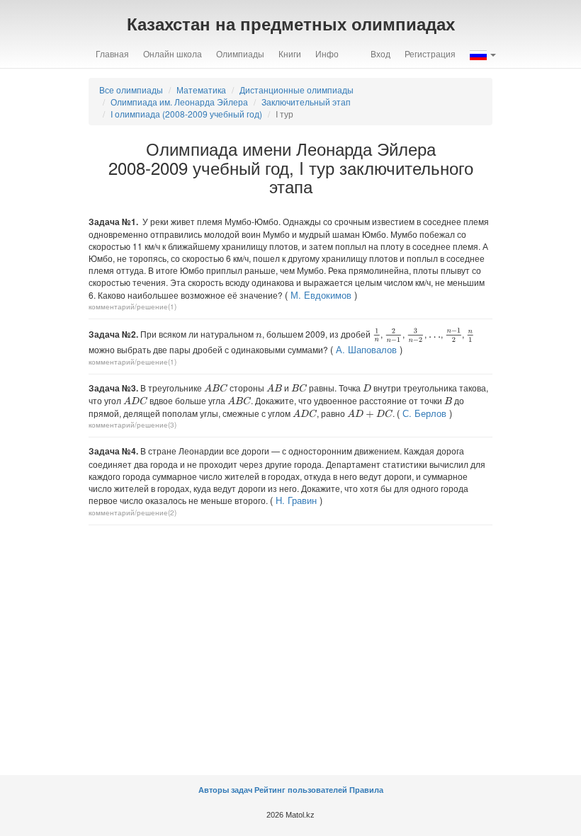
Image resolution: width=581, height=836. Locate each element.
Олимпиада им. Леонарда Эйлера (179, 102)
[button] (483, 54)
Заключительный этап (306, 102)
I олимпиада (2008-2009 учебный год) (186, 114)
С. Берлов (424, 413)
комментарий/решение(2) (132, 512)
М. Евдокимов (320, 295)
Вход (380, 53)
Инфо (327, 53)
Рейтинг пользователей (300, 790)
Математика (201, 90)
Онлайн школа (172, 53)
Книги (289, 53)
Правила (366, 790)
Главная (112, 53)
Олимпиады (240, 53)
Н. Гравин (296, 500)
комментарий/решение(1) (132, 306)
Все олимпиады (131, 90)
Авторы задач (226, 790)
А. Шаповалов (366, 349)
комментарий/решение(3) (132, 425)
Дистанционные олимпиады (296, 90)
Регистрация (430, 53)
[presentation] (259, 335)
